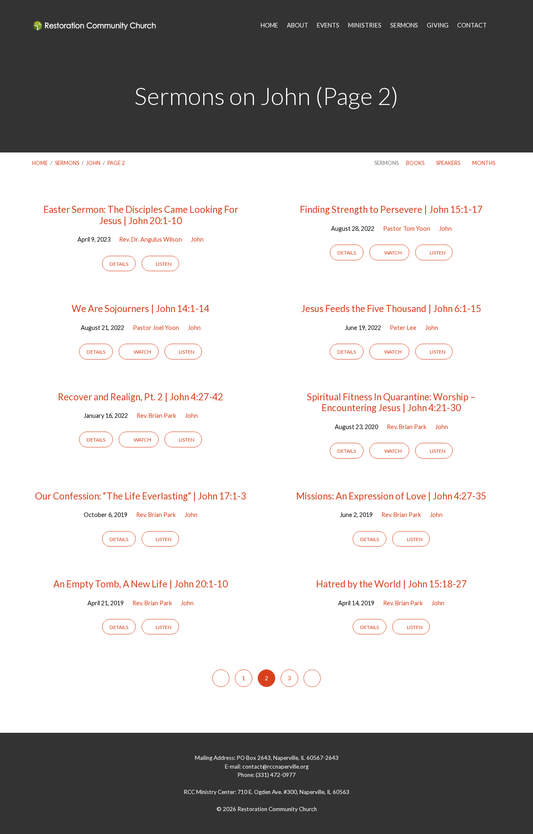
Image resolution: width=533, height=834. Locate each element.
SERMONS (404, 25)
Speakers (448, 163)
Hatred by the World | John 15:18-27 (391, 583)
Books (415, 163)
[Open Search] (498, 25)
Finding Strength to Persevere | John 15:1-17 (391, 209)
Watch (393, 253)
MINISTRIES (364, 25)
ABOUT (297, 25)
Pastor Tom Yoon (406, 228)
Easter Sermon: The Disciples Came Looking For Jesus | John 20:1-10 (140, 215)
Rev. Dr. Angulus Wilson (150, 239)
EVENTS (328, 25)
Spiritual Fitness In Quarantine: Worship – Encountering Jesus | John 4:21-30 (391, 402)
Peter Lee (403, 327)
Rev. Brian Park (156, 415)
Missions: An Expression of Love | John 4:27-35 (391, 496)
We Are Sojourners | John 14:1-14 (140, 308)
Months (484, 163)
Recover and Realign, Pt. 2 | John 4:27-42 (140, 396)
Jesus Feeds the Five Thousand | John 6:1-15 (391, 308)
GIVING (437, 25)
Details (119, 264)
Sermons (67, 163)
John (93, 163)
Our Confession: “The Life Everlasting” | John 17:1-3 (140, 496)
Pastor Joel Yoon (156, 327)
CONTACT (472, 25)
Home (40, 163)
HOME (269, 25)
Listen (163, 264)
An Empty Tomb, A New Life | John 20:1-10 (140, 583)
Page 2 (116, 163)
